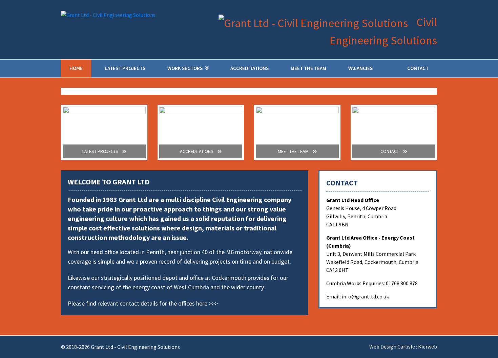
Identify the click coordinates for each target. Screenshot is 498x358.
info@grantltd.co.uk (365, 296)
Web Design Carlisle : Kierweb (403, 346)
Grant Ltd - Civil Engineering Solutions (135, 346)
